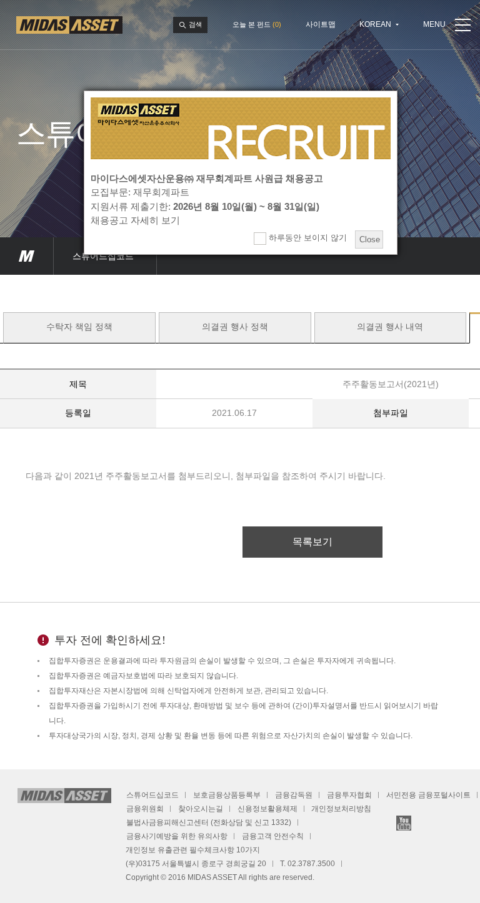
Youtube (403, 823)
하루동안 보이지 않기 (306, 237)
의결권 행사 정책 (235, 327)
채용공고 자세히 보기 (135, 220)
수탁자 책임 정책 (79, 327)
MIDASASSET (26, 256)
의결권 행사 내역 (390, 327)
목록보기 (312, 541)
